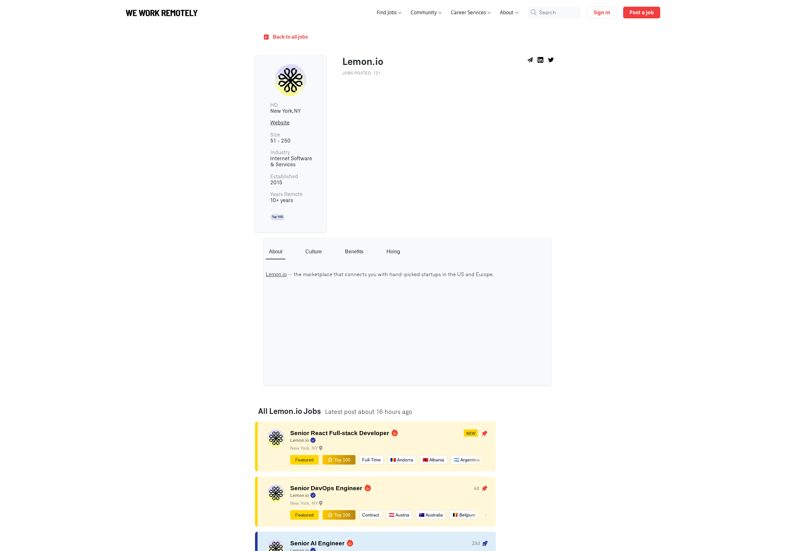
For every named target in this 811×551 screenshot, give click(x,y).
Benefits (354, 251)
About (507, 12)
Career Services (468, 12)
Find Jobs (387, 12)
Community (424, 12)
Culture (313, 251)
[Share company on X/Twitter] (552, 61)
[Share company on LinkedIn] (542, 61)
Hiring (393, 251)
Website (280, 122)
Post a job (641, 12)
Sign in (602, 12)
